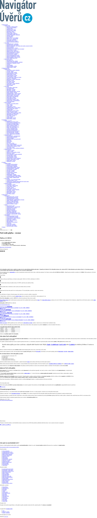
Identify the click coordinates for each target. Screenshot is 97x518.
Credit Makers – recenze (11, 184)
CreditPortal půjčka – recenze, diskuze (13, 107)
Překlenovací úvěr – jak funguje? (12, 50)
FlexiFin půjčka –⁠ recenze (11, 117)
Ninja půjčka (4, 494)
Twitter (2, 424)
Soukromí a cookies (5, 511)
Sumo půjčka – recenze (11, 84)
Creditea (3, 491)
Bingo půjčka (4, 495)
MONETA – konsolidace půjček (12, 121)
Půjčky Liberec (9, 141)
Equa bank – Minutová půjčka (12, 26)
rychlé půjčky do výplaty (27, 322)
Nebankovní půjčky (5, 68)
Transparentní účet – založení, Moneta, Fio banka (15, 199)
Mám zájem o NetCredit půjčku (5, 247)
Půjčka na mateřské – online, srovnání (13, 57)
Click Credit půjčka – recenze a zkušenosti (14, 154)
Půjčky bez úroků (3, 322)
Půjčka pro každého (5, 474)
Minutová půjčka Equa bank (7, 454)
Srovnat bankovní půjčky (4, 447)
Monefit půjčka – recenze (11, 191)
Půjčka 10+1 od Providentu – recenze (13, 152)
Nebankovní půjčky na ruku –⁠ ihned (13, 94)
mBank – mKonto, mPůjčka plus (12, 200)
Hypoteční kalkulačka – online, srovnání (14, 176)
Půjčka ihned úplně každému (7, 477)
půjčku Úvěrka (18, 296)
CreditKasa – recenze (10, 150)
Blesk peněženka (10, 220)
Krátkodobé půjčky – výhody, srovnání (14, 93)
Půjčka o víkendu (5, 473)
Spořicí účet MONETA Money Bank (13, 212)
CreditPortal (54, 344)
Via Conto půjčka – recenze (12, 156)
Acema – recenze (10, 116)
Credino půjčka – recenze (11, 188)
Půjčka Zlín (9, 142)
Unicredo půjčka (5, 498)
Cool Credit (62, 344)
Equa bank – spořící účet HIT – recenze (14, 213)
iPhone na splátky (5, 463)
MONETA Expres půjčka (11, 29)
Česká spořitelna (10, 65)
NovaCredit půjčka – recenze (12, 75)
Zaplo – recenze (9, 104)
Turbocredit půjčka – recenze (12, 157)
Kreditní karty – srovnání (11, 218)
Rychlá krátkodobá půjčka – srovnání (13, 91)
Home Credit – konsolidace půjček (13, 126)
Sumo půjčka (4, 499)
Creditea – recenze (10, 151)
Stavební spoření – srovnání (12, 207)
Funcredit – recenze (10, 187)
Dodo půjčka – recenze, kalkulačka (13, 189)
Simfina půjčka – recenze (11, 160)
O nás (3, 510)
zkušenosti (11, 400)
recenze (5, 400)
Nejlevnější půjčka (5, 475)
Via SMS (65, 351)
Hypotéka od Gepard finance (12, 165)
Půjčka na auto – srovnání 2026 (12, 38)
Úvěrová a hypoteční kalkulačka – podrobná (14, 62)
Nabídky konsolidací (8, 120)
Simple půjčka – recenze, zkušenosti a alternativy (15, 148)
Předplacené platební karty (7, 462)
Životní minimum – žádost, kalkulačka (13, 217)
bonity (28, 361)
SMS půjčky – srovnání (11, 90)
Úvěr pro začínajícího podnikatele (13, 41)
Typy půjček (6, 42)
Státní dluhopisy (5, 458)
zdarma (7, 400)
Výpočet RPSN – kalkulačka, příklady (13, 175)
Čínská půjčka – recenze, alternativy (13, 83)
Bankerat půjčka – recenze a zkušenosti (14, 158)
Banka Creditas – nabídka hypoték (13, 177)
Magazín (3, 227)
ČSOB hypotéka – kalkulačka (12, 166)
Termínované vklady (6, 461)
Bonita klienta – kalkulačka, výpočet (13, 63)
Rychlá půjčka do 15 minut (11, 98)
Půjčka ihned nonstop (10, 101)
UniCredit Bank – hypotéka (12, 169)
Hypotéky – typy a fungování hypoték (13, 179)
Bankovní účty (7, 195)
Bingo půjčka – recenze (11, 192)
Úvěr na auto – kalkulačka (11, 39)
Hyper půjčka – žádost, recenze (12, 185)
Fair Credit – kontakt (10, 82)
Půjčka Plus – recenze (10, 153)
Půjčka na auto (4, 457)
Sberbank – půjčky (10, 35)
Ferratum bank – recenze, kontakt (13, 110)
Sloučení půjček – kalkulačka (12, 136)
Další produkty (5, 194)
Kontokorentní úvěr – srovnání (12, 47)
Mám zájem (3, 308)
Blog (10, 424)
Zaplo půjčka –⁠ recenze (11, 115)
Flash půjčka (4, 497)
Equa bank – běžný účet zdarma (12, 201)
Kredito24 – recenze (10, 80)
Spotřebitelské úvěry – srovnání (7, 453)
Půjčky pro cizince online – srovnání (13, 51)
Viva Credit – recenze (10, 147)
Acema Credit (4, 501)
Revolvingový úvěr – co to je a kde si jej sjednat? (15, 48)
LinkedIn (6, 424)
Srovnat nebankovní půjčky (14, 447)
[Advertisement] (48, 260)
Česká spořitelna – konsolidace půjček (13, 122)
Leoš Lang (6, 516)
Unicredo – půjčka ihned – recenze (13, 159)
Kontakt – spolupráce (6, 512)
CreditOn (72, 344)
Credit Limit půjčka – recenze (12, 73)
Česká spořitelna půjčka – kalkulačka (13, 34)
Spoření (5, 204)
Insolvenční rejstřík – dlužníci (12, 226)
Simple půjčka (70, 351)
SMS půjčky (38, 351)
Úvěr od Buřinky (10, 36)
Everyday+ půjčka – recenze (12, 72)
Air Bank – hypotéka (10, 173)
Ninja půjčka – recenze (11, 81)
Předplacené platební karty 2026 (12, 215)
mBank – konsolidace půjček (12, 125)
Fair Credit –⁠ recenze (10, 143)
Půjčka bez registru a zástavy (7, 483)
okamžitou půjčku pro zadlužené (55, 363)
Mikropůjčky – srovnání (11, 89)
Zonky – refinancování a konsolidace (13, 133)
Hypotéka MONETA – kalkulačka (13, 168)
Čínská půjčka (4, 465)
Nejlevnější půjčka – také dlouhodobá (13, 135)
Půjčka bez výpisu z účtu (6, 476)
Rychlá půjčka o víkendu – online (13, 99)
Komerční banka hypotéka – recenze (13, 167)
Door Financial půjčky (6, 493)
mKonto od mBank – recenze (12, 203)
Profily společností (7, 102)
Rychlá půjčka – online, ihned (12, 87)
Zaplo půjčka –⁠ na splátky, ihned (12, 113)
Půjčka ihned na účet (6, 480)
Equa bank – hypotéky (11, 170)
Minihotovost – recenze (11, 161)
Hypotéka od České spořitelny (12, 164)
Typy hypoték (6, 178)
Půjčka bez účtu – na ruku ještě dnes (13, 100)
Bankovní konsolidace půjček (12, 129)
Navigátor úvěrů (9, 508)
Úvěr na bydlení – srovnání (11, 49)
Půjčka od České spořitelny (11, 27)
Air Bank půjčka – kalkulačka (12, 33)
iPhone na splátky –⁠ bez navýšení (13, 95)
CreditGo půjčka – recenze (11, 76)
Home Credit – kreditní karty (12, 219)
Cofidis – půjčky (10, 105)
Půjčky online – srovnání (11, 97)
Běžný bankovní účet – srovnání (12, 196)
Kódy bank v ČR (10, 60)
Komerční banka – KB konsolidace (13, 124)
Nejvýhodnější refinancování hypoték (13, 182)
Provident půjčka (5, 482)
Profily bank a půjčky (8, 59)
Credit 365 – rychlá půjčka (11, 78)
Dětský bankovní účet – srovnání (12, 198)
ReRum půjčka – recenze (11, 118)
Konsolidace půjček (5, 456)
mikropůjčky (12, 272)
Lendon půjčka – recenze (11, 186)
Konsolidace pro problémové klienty (13, 130)
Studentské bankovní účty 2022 (12, 197)
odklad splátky (27, 373)
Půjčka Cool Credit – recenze (12, 111)
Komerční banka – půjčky (11, 30)
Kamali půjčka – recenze (11, 106)
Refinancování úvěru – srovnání (12, 131)
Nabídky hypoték (7, 163)
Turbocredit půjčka (5, 496)
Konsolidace (4, 119)
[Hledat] (11, 230)
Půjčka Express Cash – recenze (12, 108)
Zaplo (48, 344)
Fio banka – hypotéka (10, 171)
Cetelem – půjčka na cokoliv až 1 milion (14, 112)
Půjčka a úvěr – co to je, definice (12, 37)
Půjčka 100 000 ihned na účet (12, 58)
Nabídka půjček (7, 25)
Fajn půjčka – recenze (10, 193)
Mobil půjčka (60, 351)
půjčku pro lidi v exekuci (69, 363)
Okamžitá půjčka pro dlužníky (7, 479)
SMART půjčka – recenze (11, 74)
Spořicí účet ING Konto (11, 209)
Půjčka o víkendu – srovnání (12, 92)
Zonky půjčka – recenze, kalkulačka (13, 70)
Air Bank (8, 64)
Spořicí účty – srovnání (11, 208)
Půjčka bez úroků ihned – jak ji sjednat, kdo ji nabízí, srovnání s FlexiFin (20, 45)
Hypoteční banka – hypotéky (12, 172)
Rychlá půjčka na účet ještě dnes (12, 96)
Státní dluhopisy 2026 (10, 205)
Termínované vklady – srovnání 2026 (13, 206)
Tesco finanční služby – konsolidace (13, 132)
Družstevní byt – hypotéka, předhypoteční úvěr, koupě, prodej (18, 181)
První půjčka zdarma (10, 88)
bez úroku (2, 400)
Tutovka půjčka (5, 492)
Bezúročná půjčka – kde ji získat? (13, 44)
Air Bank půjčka (10, 28)
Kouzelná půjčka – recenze (11, 155)
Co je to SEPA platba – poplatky (12, 216)
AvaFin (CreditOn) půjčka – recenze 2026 (14, 145)
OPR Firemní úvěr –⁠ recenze (12, 114)
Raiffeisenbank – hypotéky (11, 174)
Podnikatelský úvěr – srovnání (12, 40)
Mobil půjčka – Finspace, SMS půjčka (13, 79)
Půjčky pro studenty (10, 46)
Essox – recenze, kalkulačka (12, 144)
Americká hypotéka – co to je (12, 180)
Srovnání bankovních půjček (7, 452)
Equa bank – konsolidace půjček (12, 123)
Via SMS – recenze (10, 71)
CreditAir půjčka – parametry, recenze (13, 146)
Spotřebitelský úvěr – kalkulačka (12, 43)
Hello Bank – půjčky (10, 31)
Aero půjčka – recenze (11, 190)
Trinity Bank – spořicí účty (11, 211)
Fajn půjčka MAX (5, 464)
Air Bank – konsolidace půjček (12, 128)
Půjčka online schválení (6, 472)
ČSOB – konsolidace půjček (12, 127)
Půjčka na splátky (10, 85)
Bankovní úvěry (5, 24)
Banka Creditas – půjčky (11, 32)
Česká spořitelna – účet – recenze (13, 202)
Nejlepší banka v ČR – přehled (12, 61)
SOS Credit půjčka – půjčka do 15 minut (14, 77)
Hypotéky (4, 162)
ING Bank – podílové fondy (12, 210)
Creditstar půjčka (10, 109)
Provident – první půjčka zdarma (12, 103)
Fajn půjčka (4, 490)
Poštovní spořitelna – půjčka (12, 66)
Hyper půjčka (4, 500)
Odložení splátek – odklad (11, 67)
